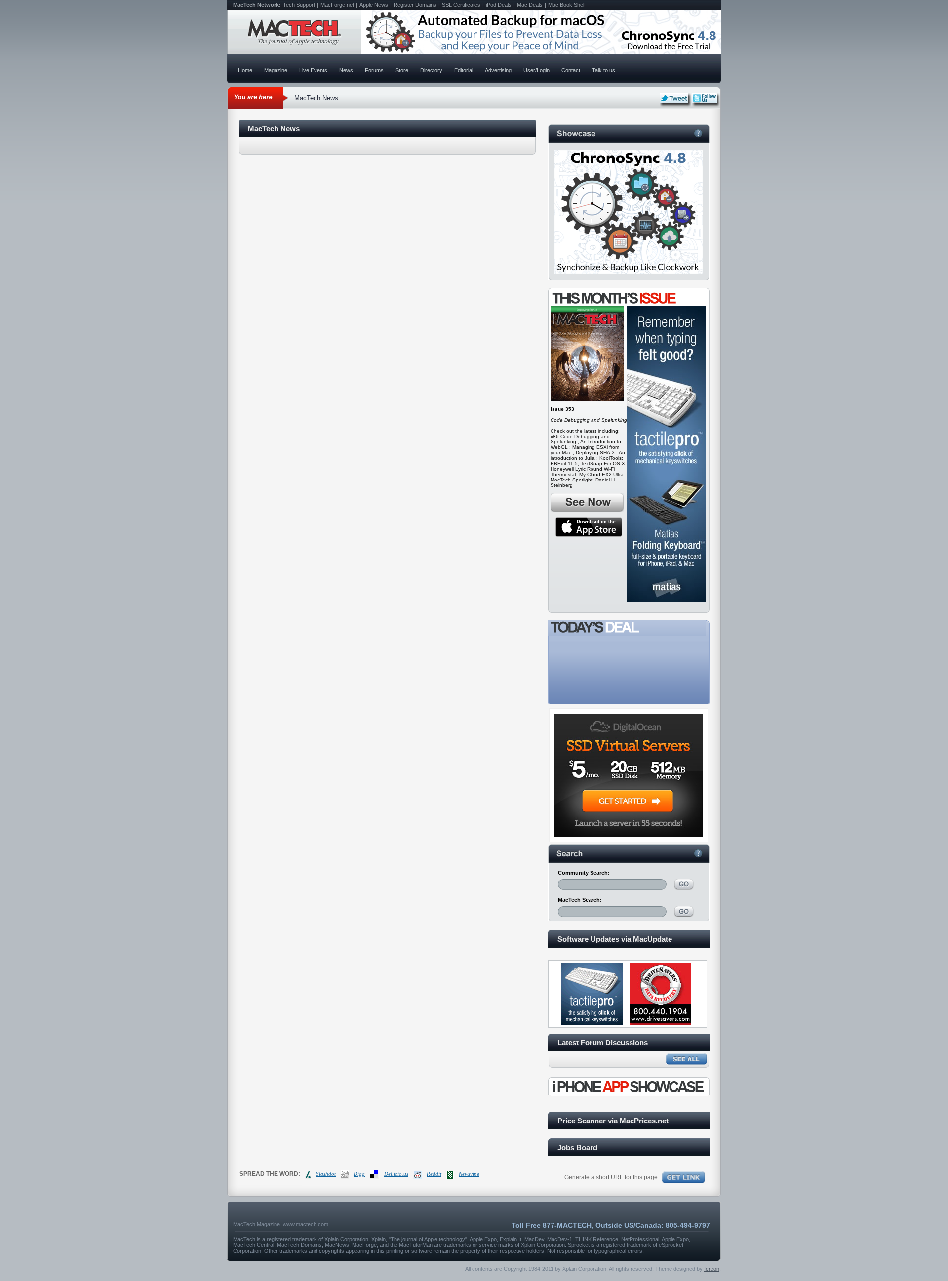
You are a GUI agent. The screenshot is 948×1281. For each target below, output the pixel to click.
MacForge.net (337, 5)
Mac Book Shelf (567, 5)
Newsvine (469, 1174)
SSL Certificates (461, 5)
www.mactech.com (305, 1224)
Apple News (373, 5)
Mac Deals (530, 5)
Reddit (434, 1174)
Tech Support (299, 5)
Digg (359, 1174)
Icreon (711, 1269)
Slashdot (326, 1174)
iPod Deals (499, 5)
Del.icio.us (396, 1174)
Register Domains (415, 5)
